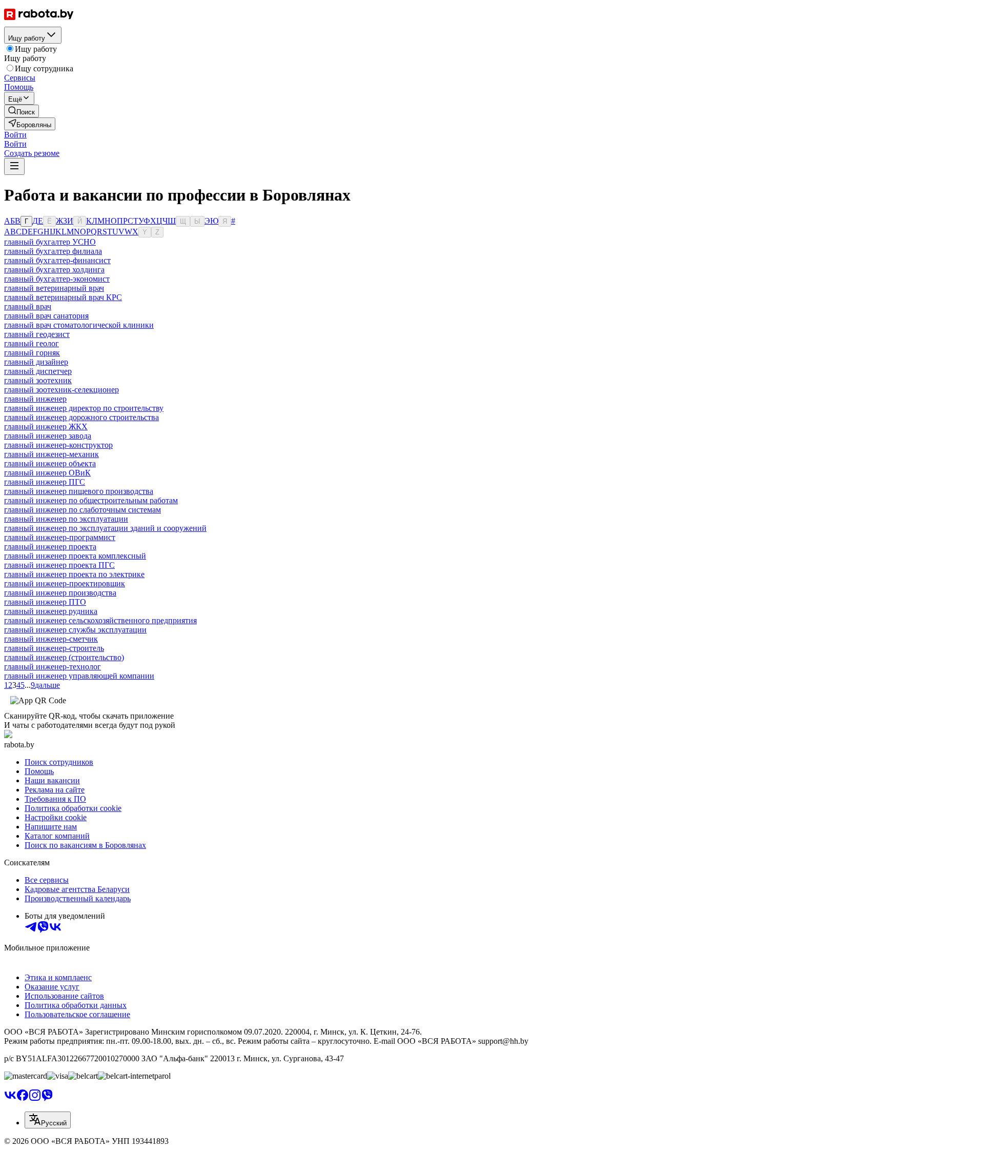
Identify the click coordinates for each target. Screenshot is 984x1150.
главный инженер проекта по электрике (74, 574)
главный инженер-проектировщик (64, 583)
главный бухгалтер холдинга (54, 269)
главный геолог (31, 343)
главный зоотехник (38, 380)
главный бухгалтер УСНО (50, 241)
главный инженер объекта (50, 463)
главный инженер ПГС (44, 482)
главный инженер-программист (59, 537)
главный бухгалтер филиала (53, 251)
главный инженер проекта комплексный (75, 555)
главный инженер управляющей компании (79, 675)
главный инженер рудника (50, 611)
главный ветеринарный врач (54, 288)
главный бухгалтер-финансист (57, 260)
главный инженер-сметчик (51, 639)
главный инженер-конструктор (58, 445)
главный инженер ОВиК (47, 472)
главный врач (27, 306)
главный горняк (32, 352)
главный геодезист (37, 334)
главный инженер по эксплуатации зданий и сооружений (105, 528)
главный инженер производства (60, 592)
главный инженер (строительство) (64, 657)
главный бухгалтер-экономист (57, 278)
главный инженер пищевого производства (78, 491)
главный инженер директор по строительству (83, 408)
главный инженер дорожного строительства (81, 417)
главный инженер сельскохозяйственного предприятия (100, 620)
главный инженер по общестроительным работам (91, 500)
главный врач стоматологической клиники (79, 325)
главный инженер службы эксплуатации (75, 629)
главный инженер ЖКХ (46, 426)
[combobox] (48, 1120)
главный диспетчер (38, 371)
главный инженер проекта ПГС (59, 565)
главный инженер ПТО (45, 602)
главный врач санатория (46, 315)
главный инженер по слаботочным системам (82, 509)
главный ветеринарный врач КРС (63, 297)
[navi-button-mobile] (14, 166)
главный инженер (35, 398)
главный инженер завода (47, 435)
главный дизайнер (36, 362)
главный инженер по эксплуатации (66, 518)
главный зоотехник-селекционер (61, 389)
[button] (15, 134)
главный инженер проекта (50, 546)
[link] (21, 111)
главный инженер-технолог (52, 666)
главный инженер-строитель (54, 648)
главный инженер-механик (51, 454)
